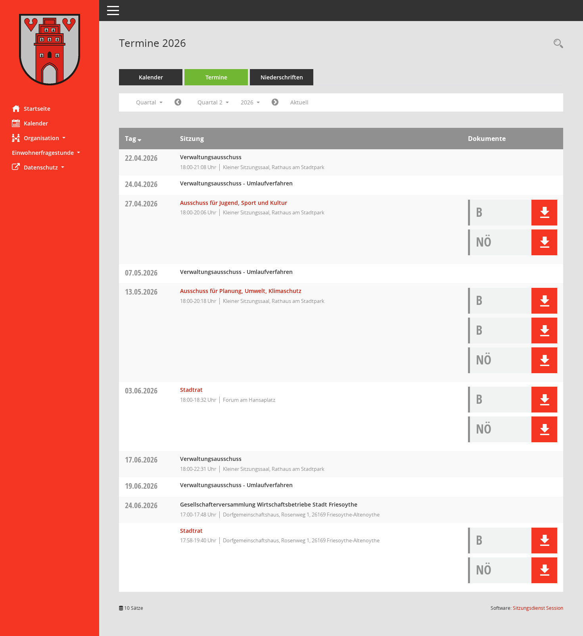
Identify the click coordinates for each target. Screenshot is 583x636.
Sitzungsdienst (538, 608)
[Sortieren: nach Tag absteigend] (139, 138)
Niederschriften (282, 77)
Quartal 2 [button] (211, 102)
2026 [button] (248, 102)
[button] (49, 138)
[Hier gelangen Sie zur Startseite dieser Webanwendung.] (49, 49)
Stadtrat (191, 389)
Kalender (36, 123)
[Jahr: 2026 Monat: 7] (275, 102)
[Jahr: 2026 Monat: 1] (178, 102)
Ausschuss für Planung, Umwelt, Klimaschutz (240, 291)
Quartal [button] (147, 102)
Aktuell (299, 102)
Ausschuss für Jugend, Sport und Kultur (233, 202)
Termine (216, 77)
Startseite (37, 108)
